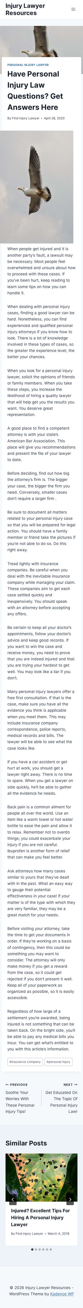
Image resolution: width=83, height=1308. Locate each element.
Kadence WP (62, 1294)
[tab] (32, 1249)
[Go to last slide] (13, 1199)
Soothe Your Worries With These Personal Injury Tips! (20, 1098)
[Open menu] (73, 9)
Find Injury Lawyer (25, 118)
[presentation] (41, 1178)
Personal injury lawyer (28, 65)
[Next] (70, 1199)
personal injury (58, 1062)
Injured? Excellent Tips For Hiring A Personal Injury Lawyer (40, 1217)
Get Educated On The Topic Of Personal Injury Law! (61, 1098)
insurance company (25, 1062)
